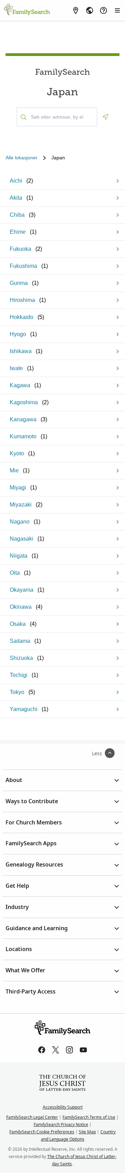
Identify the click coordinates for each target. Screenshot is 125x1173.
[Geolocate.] (105, 117)
